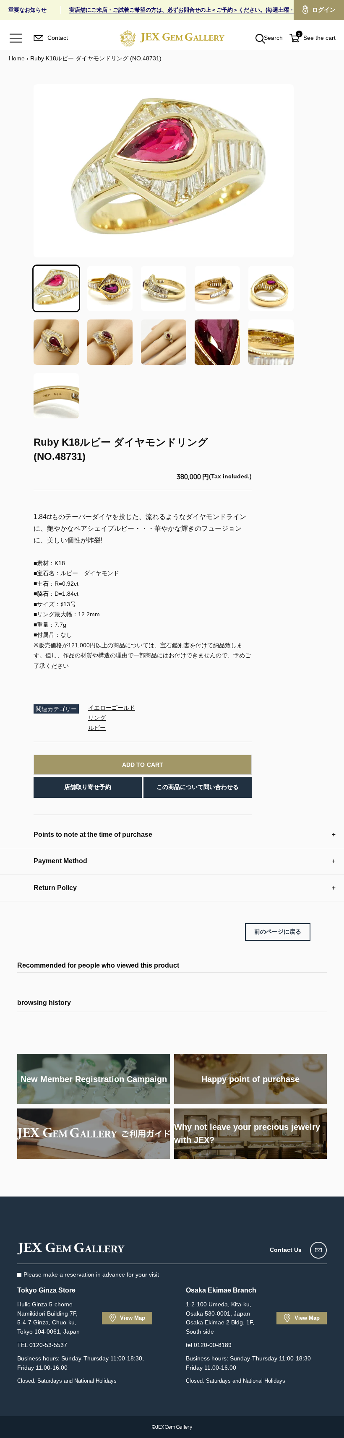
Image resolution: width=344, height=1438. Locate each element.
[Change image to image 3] (163, 288)
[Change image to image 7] (110, 342)
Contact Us (286, 1249)
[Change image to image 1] (56, 288)
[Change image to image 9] (217, 342)
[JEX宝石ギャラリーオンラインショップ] (172, 38)
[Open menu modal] (16, 38)
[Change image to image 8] (163, 342)
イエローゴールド (111, 708)
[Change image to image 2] (110, 288)
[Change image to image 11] (56, 395)
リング (97, 718)
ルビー (97, 728)
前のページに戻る (277, 931)
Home (17, 58)
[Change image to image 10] (271, 342)
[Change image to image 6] (56, 342)
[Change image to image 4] (217, 288)
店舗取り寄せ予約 (87, 787)
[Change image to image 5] (271, 288)
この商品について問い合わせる (197, 787)
